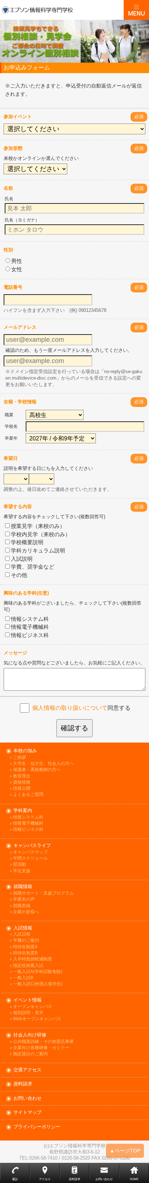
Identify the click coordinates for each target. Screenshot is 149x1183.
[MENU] (136, 10)
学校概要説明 (27, 542)
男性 (16, 261)
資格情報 (21, 782)
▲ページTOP (125, 1150)
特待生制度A (25, 947)
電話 (15, 1179)
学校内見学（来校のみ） (41, 534)
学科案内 (22, 810)
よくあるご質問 (28, 795)
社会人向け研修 (29, 1035)
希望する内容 (18, 506)
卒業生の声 (24, 899)
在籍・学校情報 (20, 401)
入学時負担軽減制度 (32, 959)
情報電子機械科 (30, 627)
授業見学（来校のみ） (38, 526)
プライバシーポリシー (36, 1127)
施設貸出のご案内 (30, 1054)
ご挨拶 (19, 757)
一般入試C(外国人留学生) (38, 984)
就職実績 (21, 906)
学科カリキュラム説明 (38, 550)
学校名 (11, 426)
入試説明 (22, 559)
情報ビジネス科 (30, 635)
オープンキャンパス (32, 1007)
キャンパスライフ (32, 845)
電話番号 (13, 287)
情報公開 (21, 788)
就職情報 (22, 886)
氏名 (9, 199)
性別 (8, 249)
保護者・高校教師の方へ (37, 770)
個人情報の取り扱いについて (69, 708)
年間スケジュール (30, 858)
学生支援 (21, 871)
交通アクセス (27, 1070)
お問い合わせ (27, 1098)
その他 (19, 575)
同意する (81, 708)
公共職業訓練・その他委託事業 (43, 1042)
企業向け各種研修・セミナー (41, 1048)
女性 (16, 269)
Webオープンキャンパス (37, 1019)
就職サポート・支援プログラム (43, 893)
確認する (74, 728)
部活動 (19, 864)
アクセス (45, 1179)
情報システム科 (30, 619)
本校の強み (25, 751)
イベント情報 (27, 1000)
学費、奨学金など (32, 567)
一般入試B (23, 978)
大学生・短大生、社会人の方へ (43, 764)
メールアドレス (20, 327)
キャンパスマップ (30, 852)
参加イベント (18, 116)
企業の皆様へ (26, 912)
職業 (9, 415)
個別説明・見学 (28, 1013)
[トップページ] (62, 9)
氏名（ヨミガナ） (22, 220)
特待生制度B (25, 953)
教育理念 (21, 776)
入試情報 (22, 928)
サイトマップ (27, 1112)
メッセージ (15, 652)
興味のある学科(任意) (26, 593)
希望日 (11, 458)
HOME (134, 1179)
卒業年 (11, 438)
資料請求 (22, 1084)
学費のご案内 (26, 940)
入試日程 (21, 934)
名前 (8, 188)
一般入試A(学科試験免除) (37, 972)
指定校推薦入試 (28, 966)
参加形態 (13, 148)
